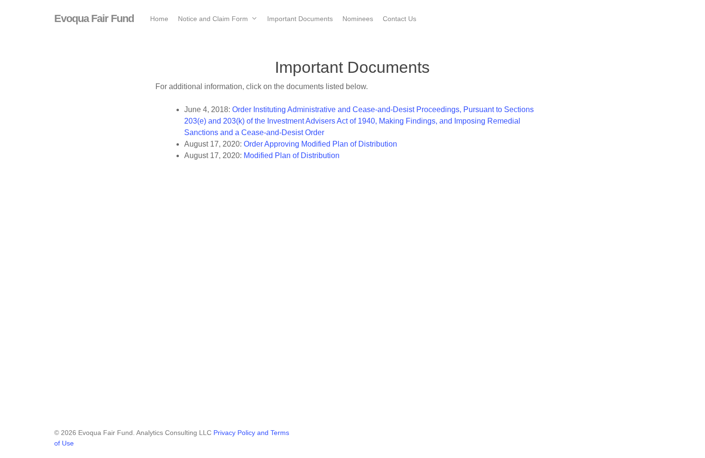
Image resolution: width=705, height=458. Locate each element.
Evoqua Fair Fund (94, 18)
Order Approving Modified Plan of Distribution (320, 144)
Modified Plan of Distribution (292, 155)
